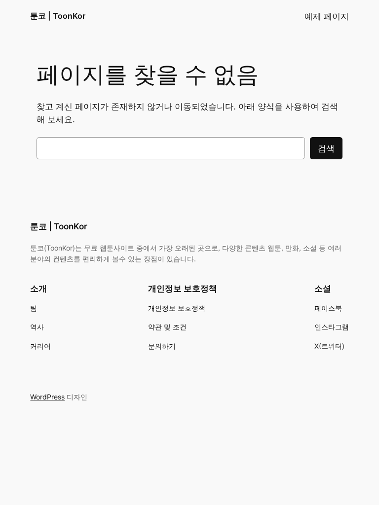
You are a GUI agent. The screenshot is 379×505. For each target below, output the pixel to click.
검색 (326, 148)
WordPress (47, 397)
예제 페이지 (326, 16)
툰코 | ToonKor (57, 16)
